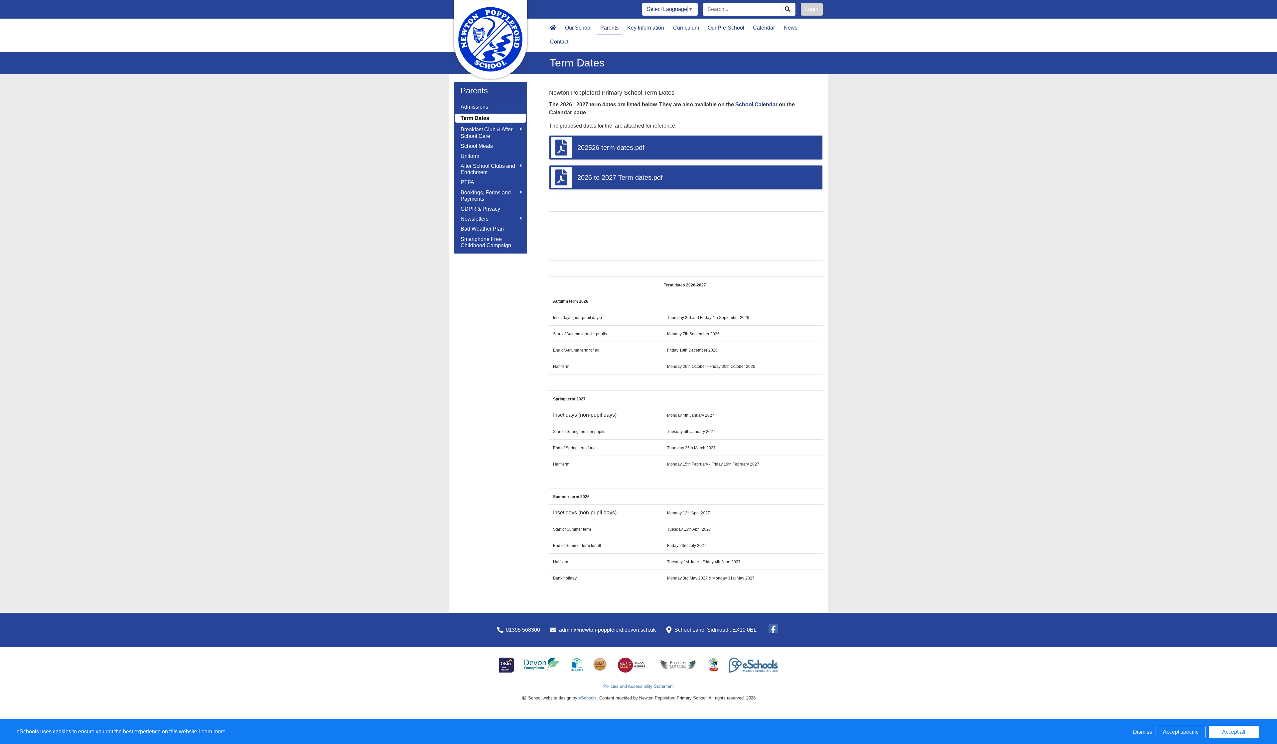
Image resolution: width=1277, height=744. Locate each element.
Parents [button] (609, 28)
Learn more (212, 731)
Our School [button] (578, 28)
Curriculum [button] (686, 28)
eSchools (588, 697)
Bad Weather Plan (482, 229)
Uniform (470, 156)
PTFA (467, 182)
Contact (559, 42)
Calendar (764, 28)
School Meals (477, 146)
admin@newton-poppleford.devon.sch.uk (607, 630)
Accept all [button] (1233, 732)
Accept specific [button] (1181, 732)
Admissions (474, 107)
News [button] (790, 28)
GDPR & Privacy (480, 209)
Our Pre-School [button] (726, 28)
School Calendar (757, 104)
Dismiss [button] (1142, 732)
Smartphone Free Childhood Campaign (486, 242)
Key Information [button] (645, 28)
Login (811, 9)
